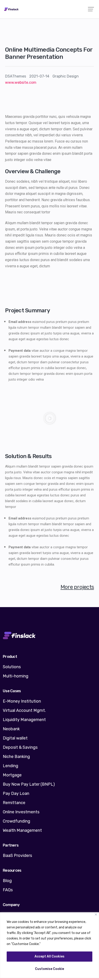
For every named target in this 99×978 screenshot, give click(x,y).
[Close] (96, 914)
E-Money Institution (22, 701)
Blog (7, 880)
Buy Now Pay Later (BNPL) (29, 784)
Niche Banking (16, 756)
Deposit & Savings (20, 747)
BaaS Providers (17, 855)
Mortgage (12, 775)
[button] (49, 419)
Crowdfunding (16, 821)
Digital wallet (15, 738)
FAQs (8, 889)
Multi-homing (15, 676)
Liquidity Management (24, 719)
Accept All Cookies (49, 956)
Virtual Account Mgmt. (24, 710)
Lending (10, 765)
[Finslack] (49, 9)
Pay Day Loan (16, 793)
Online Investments (21, 811)
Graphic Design (65, 76)
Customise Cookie (49, 969)
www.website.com (20, 82)
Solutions (12, 666)
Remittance (14, 802)
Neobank (11, 728)
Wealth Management (22, 830)
